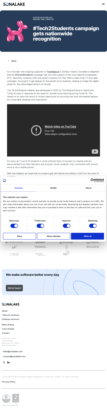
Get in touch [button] (14, 288)
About (4, 311)
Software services (10, 319)
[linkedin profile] (8, 362)
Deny (19, 236)
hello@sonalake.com (13, 351)
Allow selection (54, 236)
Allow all (87, 236)
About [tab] (88, 188)
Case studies (8, 329)
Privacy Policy (8, 382)
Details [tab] (53, 188)
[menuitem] (14, 5)
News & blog (8, 324)
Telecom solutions (10, 315)
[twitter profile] (4, 362)
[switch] (40, 226)
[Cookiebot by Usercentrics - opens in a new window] (92, 180)
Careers (6, 333)
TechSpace (53, 71)
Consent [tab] (18, 188)
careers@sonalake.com (14, 356)
